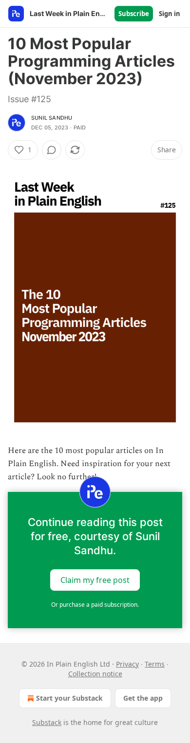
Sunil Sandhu (51, 117)
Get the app (143, 698)
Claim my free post (95, 579)
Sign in (169, 13)
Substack (46, 722)
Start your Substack (69, 698)
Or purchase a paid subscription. (95, 604)
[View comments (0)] (51, 150)
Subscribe (133, 13)
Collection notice (95, 673)
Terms (155, 664)
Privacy (127, 664)
